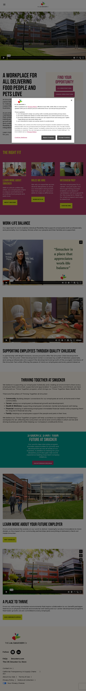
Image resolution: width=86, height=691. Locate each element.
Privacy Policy (32, 106)
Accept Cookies (64, 137)
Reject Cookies (48, 137)
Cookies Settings (21, 137)
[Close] (71, 100)
